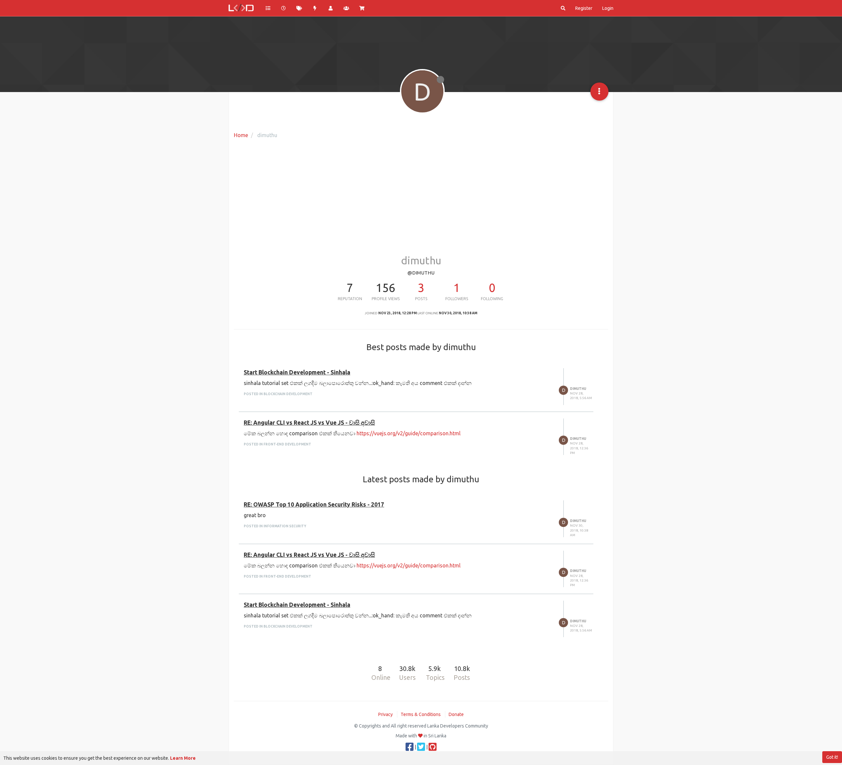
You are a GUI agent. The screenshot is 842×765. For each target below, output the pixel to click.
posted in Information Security (275, 526)
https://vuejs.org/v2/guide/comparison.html (408, 433)
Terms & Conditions (421, 714)
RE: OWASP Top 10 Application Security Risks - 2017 (314, 504)
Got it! (832, 757)
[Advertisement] (421, 202)
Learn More (183, 758)
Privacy (385, 714)
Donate (456, 714)
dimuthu (578, 389)
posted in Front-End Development (277, 444)
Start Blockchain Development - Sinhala (297, 372)
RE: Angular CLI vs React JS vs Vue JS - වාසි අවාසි (309, 422)
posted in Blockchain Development (278, 394)
